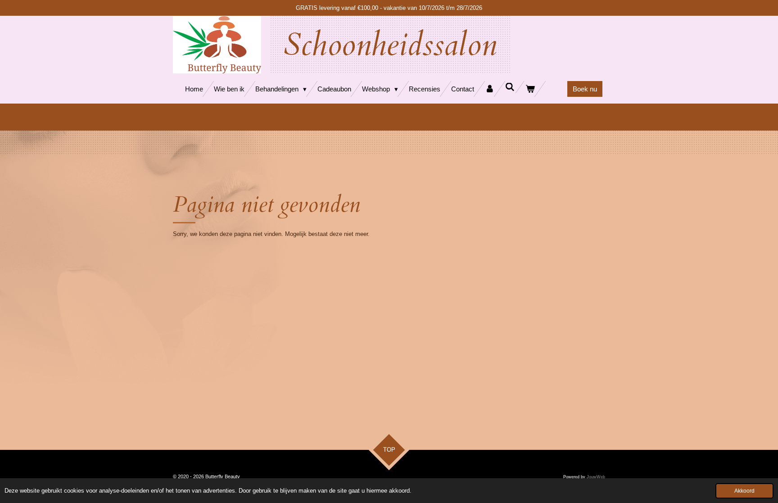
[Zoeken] (510, 87)
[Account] (489, 89)
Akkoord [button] (744, 491)
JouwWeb (596, 477)
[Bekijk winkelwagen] (530, 89)
